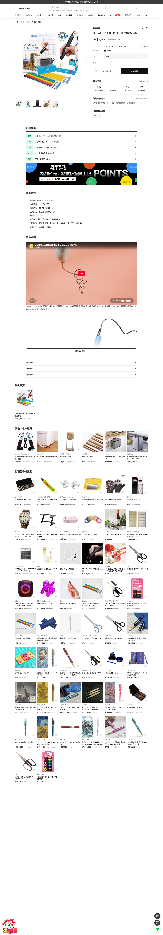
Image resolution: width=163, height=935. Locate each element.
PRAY (39, 566)
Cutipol (107, 566)
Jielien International (22, 454)
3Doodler (18, 411)
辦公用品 (26, 22)
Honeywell (19, 566)
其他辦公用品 (36, 22)
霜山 (61, 601)
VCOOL (63, 10)
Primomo (130, 601)
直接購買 (134, 71)
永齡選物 (108, 532)
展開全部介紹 (80, 351)
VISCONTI (18, 497)
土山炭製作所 (42, 636)
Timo (61, 566)
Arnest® (40, 454)
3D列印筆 (97, 116)
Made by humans (43, 601)
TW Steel (18, 532)
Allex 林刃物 (109, 636)
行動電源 (56, 10)
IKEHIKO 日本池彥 (133, 532)
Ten (61, 636)
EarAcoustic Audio (66, 497)
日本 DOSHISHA (65, 454)
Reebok (107, 497)
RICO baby (64, 532)
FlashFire (85, 497)
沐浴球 (75, 10)
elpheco (108, 454)
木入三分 (85, 454)
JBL (16, 601)
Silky (128, 566)
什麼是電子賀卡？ (142, 98)
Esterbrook (131, 670)
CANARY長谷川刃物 (44, 497)
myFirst (84, 532)
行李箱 (69, 10)
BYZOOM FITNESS (44, 532)
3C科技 (17, 22)
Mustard (18, 670)
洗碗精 (88, 10)
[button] (19, 104)
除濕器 (82, 10)
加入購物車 (106, 71)
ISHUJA (85, 705)
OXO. (129, 497)
